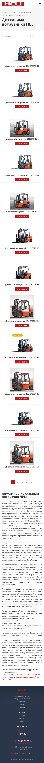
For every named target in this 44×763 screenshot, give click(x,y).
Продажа (22, 716)
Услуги (22, 713)
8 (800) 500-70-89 (23, 741)
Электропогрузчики (22, 696)
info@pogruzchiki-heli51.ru (23, 753)
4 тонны (19, 677)
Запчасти (22, 721)
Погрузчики (22, 707)
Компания (22, 727)
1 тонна (4, 674)
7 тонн (37, 677)
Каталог (22, 690)
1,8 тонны (19, 674)
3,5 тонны (11, 677)
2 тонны (27, 674)
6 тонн (31, 677)
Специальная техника (22, 699)
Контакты (22, 734)
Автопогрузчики (22, 693)
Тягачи (22, 704)
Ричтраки (22, 702)
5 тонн (25, 677)
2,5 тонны (35, 674)
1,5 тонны (11, 674)
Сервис (22, 718)
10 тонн (9, 679)
